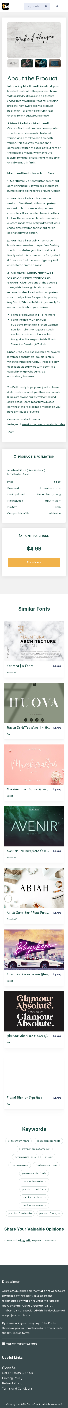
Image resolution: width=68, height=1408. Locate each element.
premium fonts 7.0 (49, 1213)
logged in (25, 1240)
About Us (9, 1367)
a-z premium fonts (18, 1140)
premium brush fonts (34, 1197)
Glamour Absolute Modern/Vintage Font (36, 1036)
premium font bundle (20, 1213)
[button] (54, 40)
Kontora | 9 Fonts (20, 666)
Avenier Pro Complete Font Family (32, 851)
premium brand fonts (34, 1189)
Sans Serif (12, 672)
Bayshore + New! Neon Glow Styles (32, 974)
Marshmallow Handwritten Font (30, 789)
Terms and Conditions (17, 1388)
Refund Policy (12, 1383)
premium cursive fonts (34, 1205)
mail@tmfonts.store (21, 1343)
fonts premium (20, 1165)
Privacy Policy (12, 1378)
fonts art (48, 1157)
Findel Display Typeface (24, 1098)
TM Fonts (15, 474)
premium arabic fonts (34, 1173)
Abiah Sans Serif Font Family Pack (32, 913)
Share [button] (20, 27)
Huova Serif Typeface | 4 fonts (30, 728)
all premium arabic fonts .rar (34, 1148)
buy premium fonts (25, 1157)
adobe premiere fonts (48, 1140)
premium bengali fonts (34, 1181)
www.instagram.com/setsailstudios (43, 424)
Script (26, 474)
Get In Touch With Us (17, 1373)
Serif (9, 734)
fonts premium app (46, 1165)
